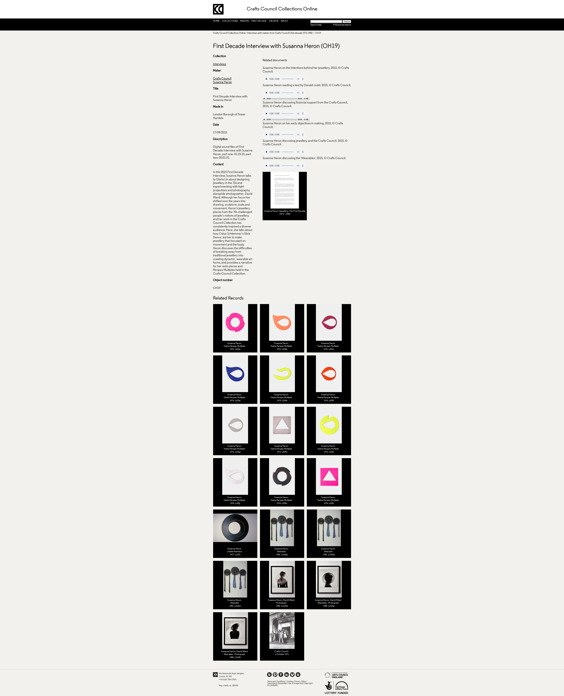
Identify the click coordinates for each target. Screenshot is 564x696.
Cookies (289, 681)
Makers (244, 21)
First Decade (259, 21)
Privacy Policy (300, 681)
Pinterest (275, 674)
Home (216, 21)
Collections (230, 21)
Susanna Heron (222, 82)
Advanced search (342, 25)
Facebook (280, 674)
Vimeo (292, 674)
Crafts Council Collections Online (229, 33)
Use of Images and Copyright (300, 683)
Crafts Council (222, 78)
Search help (316, 25)
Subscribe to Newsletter (277, 683)
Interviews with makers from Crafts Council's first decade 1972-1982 (280, 33)
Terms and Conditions (276, 681)
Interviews (219, 64)
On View (273, 21)
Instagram (298, 674)
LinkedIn (286, 674)
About (284, 21)
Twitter (269, 674)
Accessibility (272, 685)
